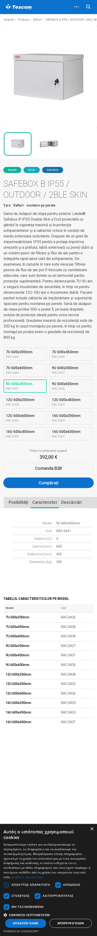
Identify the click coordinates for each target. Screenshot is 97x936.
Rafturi (37, 19)
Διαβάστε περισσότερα (27, 877)
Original (9, 19)
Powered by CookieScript (21, 931)
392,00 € (48, 457)
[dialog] (48, 880)
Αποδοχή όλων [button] (25, 923)
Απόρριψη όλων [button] (70, 923)
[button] (48, 915)
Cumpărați (48, 482)
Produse (23, 19)
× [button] (91, 829)
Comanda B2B (48, 468)
